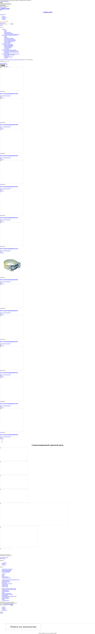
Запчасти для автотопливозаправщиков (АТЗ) (10, 579)
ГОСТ (5, 36)
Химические (6, 52)
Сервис (3, 563)
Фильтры (6, 57)
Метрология (6, 55)
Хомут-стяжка (7, 43)
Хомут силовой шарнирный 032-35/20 (9, 93)
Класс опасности (7, 32)
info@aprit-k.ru (2, 558)
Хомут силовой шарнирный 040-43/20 (9, 155)
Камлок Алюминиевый (6, 570)
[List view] (0, 65)
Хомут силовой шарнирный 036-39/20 (9, 124)
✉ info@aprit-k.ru (3, 7)
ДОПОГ (3, 573)
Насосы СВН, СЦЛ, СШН (9, 54)
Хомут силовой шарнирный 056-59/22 (9, 279)
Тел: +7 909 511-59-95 (4, 557)
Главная (1, 59)
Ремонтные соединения (8, 38)
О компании (4, 562)
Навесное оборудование (6, 593)
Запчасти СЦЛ (5, 585)
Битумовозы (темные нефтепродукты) (11, 51)
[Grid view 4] (4, 65)
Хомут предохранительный (9, 39)
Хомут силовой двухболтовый (10, 40)
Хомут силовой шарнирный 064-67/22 (9, 341)
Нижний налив (5, 595)
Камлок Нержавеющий (6, 571)
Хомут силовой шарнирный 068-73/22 (9, 372)
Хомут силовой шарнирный (9, 41)
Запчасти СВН (5, 584)
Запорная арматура (5, 580)
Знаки (5, 31)
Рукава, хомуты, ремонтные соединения (14, 59)
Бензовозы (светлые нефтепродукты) (11, 50)
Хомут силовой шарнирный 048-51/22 (9, 217)
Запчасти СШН (5, 586)
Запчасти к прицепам (8, 56)
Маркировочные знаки (8, 33)
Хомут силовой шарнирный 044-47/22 (9, 186)
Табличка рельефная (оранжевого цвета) (12, 34)
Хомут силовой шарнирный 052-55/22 (9, 248)
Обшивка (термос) (5, 600)
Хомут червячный (7, 42)
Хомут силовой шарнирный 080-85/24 (9, 434)
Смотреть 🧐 (2, 91)
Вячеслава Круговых (9, 604)
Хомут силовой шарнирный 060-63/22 (9, 310)
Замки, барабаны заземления (7, 594)
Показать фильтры (3, 63)
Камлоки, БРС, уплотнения (7, 569)
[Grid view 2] (1, 65)
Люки (3, 592)
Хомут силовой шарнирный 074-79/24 (9, 403)
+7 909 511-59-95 (5, 8)
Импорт (5, 37)
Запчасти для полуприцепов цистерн (9, 588)
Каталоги (5, 59)
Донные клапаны (5, 590)
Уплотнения (6, 48)
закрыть (1, 612)
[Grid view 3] (3, 65)
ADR (5, 30)
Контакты (4, 564)
